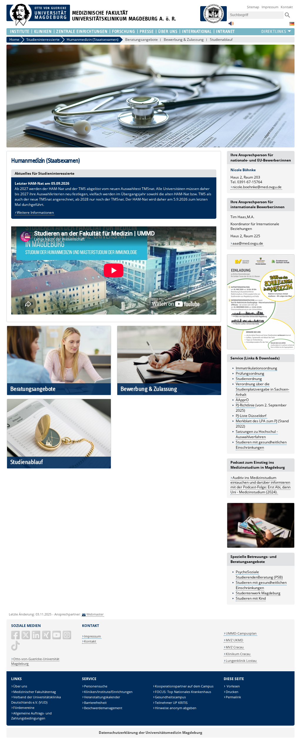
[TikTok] (16, 648)
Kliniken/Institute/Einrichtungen (108, 691)
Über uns (20, 686)
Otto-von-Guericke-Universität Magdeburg (35, 661)
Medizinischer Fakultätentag (34, 691)
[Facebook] (16, 637)
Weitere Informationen (35, 212)
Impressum (270, 7)
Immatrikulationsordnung (256, 368)
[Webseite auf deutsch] (292, 24)
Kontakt (287, 7)
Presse (146, 31)
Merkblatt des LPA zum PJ (256, 420)
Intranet (225, 31)
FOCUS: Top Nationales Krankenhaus (183, 691)
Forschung (123, 31)
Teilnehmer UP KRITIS (171, 702)
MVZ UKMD (234, 640)
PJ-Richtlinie (245, 405)
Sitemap (253, 7)
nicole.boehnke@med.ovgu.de (257, 186)
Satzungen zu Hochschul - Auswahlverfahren (257, 434)
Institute (19, 31)
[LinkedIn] (36, 637)
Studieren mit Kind (251, 598)
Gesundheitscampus (170, 697)
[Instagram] (67, 637)
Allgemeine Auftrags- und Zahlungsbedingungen (31, 716)
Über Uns (167, 31)
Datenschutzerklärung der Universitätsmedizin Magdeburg (150, 732)
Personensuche (95, 686)
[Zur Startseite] (38, 24)
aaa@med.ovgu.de (248, 243)
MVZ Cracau (235, 647)
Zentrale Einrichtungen (81, 31)
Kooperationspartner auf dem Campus (184, 686)
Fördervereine (23, 707)
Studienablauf (221, 39)
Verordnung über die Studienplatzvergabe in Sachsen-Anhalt (262, 389)
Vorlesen (233, 686)
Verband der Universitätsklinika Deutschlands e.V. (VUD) (36, 699)
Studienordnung (249, 378)
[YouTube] (57, 637)
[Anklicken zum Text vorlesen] (231, 25)
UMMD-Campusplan (241, 633)
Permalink (233, 697)
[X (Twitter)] (26, 637)
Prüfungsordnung (250, 373)
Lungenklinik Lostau (241, 660)
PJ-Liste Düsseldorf (251, 415)
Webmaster (94, 614)
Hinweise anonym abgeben (175, 708)
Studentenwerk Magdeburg (258, 593)
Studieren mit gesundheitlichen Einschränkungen (261, 585)
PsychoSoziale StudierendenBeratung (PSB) (259, 574)
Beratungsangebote (141, 39)
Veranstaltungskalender (102, 697)
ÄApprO (242, 399)
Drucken (232, 691)
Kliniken (42, 31)
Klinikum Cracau (238, 654)
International (196, 31)
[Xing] (46, 637)
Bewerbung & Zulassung (184, 39)
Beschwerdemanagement (103, 708)
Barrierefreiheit (95, 702)
